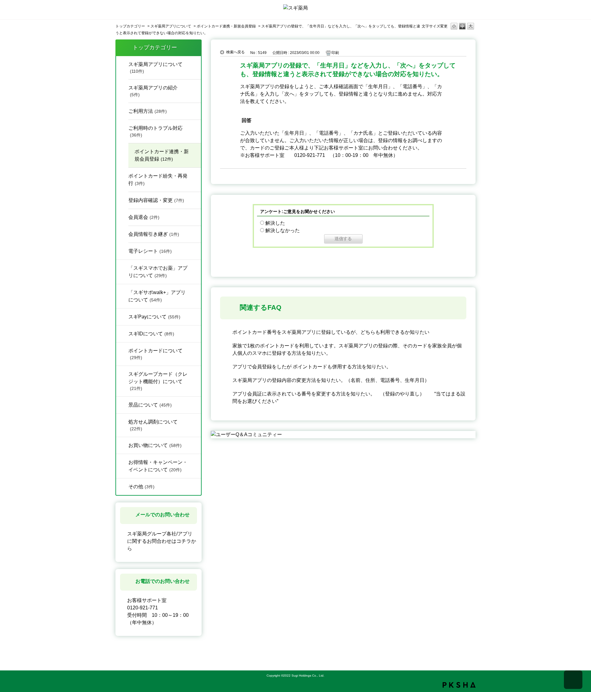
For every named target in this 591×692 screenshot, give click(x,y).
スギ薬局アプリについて (171, 26)
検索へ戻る (235, 52)
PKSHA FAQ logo (459, 685)
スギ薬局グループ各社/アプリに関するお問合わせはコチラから (161, 541)
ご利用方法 (147, 111)
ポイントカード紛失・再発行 (157, 179)
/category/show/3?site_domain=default (122, 462)
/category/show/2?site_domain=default (122, 445)
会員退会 (143, 217)
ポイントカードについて (155, 354)
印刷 (335, 53)
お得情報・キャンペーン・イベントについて (157, 466)
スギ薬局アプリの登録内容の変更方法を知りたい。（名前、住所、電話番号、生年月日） (330, 380)
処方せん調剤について (153, 425)
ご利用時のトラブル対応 (155, 131)
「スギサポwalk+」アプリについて (157, 296)
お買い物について (155, 445)
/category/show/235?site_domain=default (122, 267)
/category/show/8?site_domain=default (122, 421)
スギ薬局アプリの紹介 (153, 91)
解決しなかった (282, 230)
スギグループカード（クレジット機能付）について (157, 381)
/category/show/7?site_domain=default (122, 404)
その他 (141, 486)
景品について (150, 404)
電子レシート (150, 251)
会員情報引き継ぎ (153, 234)
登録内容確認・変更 (156, 200)
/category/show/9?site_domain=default (122, 486)
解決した (275, 223)
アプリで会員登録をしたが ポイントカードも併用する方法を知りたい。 (311, 366)
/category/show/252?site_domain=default (122, 333)
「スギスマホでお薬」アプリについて (157, 271)
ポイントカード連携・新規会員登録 (226, 26)
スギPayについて (154, 316)
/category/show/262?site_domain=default (122, 292)
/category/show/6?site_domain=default (122, 350)
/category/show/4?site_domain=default (122, 64)
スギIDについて (151, 333)
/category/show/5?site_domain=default (122, 374)
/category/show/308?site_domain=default (122, 316)
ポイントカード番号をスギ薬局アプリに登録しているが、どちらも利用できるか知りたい (330, 332)
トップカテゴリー (130, 26)
